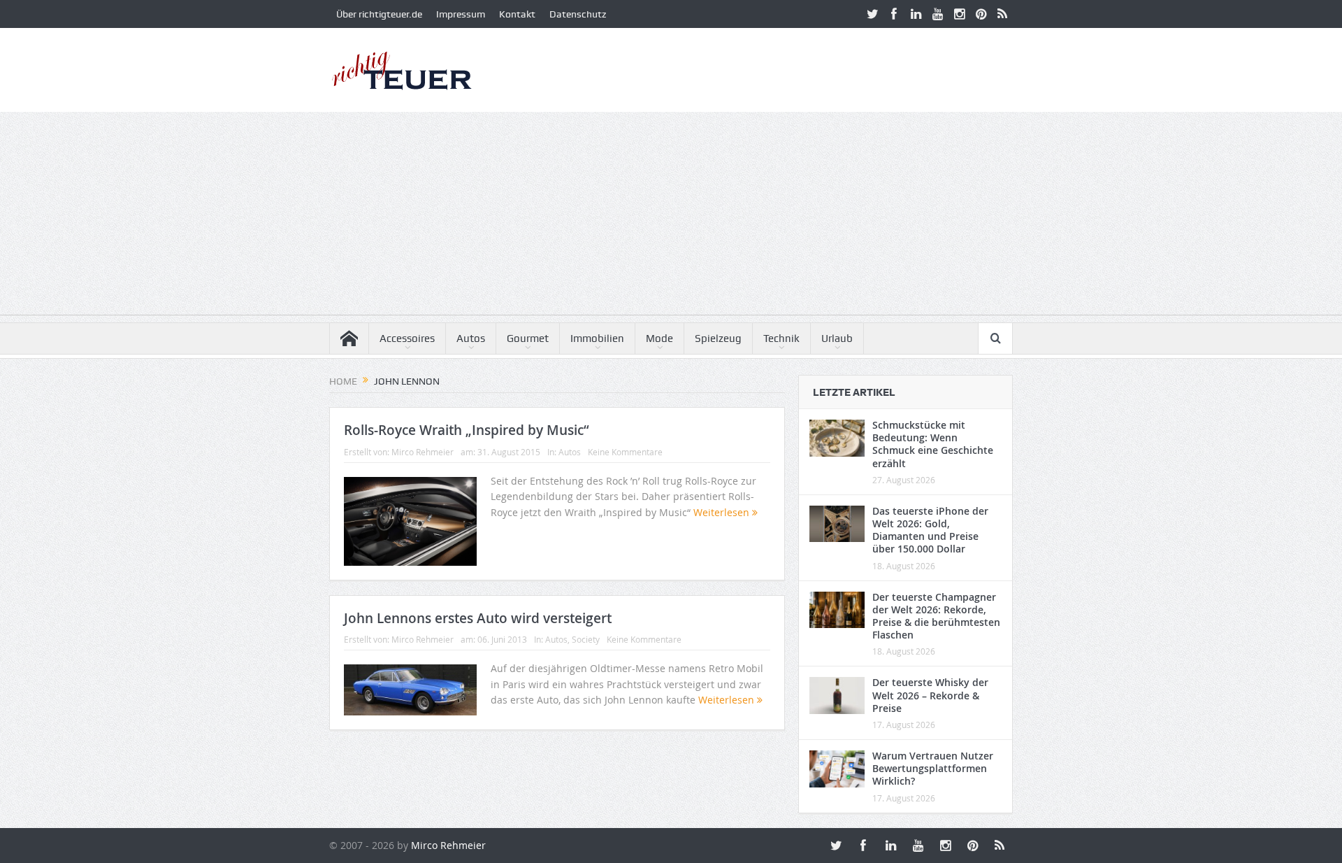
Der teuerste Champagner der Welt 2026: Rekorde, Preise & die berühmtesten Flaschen (936, 616)
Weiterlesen (722, 512)
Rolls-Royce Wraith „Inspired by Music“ (466, 430)
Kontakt (517, 14)
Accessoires (407, 338)
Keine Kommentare (625, 451)
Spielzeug (718, 338)
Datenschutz (577, 14)
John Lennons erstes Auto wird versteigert (478, 618)
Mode (659, 338)
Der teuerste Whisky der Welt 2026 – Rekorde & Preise (930, 695)
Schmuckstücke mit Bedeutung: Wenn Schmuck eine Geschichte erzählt (932, 444)
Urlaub (837, 338)
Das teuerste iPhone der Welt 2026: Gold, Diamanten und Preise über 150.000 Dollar (930, 530)
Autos (470, 338)
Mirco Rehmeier (422, 451)
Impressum (460, 14)
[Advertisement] (671, 217)
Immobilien (597, 338)
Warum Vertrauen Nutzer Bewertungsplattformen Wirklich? (932, 768)
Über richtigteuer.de (379, 14)
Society (586, 639)
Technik (781, 338)
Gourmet (528, 338)
